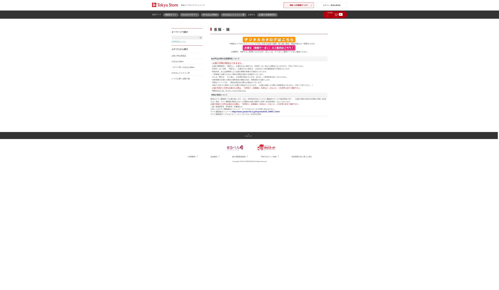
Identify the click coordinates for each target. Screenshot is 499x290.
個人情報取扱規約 (239, 157)
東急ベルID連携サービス (299, 5)
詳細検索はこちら (179, 41)
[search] (200, 37)
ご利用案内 (191, 157)
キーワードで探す (180, 32)
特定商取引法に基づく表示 (302, 157)
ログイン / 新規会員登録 (331, 5)
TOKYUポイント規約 (269, 157)
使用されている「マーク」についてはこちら (229, 91)
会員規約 (214, 157)
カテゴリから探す (180, 49)
